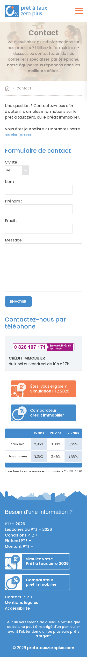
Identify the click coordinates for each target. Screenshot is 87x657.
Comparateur (47, 413)
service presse (19, 135)
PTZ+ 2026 (15, 524)
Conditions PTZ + (21, 535)
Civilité (11, 162)
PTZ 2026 (49, 391)
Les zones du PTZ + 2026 (28, 529)
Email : (11, 221)
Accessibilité (17, 608)
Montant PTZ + (19, 546)
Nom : (10, 182)
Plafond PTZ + (18, 540)
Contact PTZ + (19, 597)
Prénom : (13, 201)
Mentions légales (21, 602)
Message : (14, 240)
